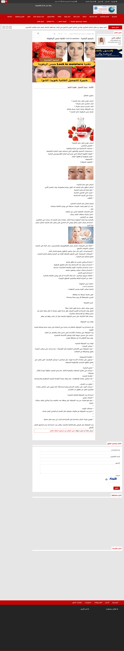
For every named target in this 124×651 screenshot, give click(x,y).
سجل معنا (89, 430)
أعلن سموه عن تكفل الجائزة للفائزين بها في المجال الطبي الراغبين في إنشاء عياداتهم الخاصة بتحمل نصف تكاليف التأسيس (66, 27)
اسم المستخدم (115, 450)
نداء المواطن (50, 21)
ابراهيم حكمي (116, 38)
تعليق (116, 488)
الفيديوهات (98, 602)
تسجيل (99, 1)
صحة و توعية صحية (38, 17)
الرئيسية (113, 1)
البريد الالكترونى (115, 456)
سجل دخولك (79, 430)
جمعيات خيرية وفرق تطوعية (79, 21)
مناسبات (9, 17)
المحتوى (117, 463)
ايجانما (84, 17)
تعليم (28, 17)
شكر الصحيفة (93, 17)
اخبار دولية (67, 17)
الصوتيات (88, 602)
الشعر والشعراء (104, 17)
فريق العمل (40, 21)
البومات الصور (62, 21)
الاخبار (107, 602)
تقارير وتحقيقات (19, 17)
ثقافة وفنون (50, 17)
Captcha (118, 475)
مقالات (59, 17)
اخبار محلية (76, 17)
